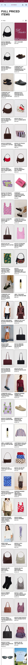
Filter (4, 20)
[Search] (5, 5)
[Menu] (2, 5)
